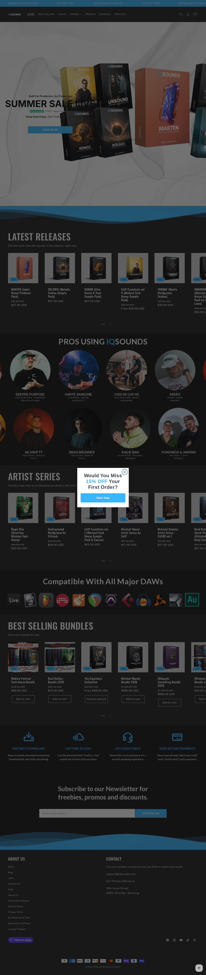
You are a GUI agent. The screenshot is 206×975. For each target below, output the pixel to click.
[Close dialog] (124, 472)
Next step (103, 497)
